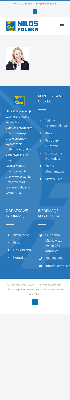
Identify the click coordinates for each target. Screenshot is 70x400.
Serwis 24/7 (53, 179)
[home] (19, 99)
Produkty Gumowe (52, 143)
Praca (17, 242)
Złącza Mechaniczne (54, 169)
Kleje (48, 133)
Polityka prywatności (50, 284)
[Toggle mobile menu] (62, 26)
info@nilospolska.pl (46, 3)
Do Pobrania (22, 250)
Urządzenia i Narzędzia (54, 156)
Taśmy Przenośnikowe (54, 123)
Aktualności (21, 235)
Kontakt (19, 257)
